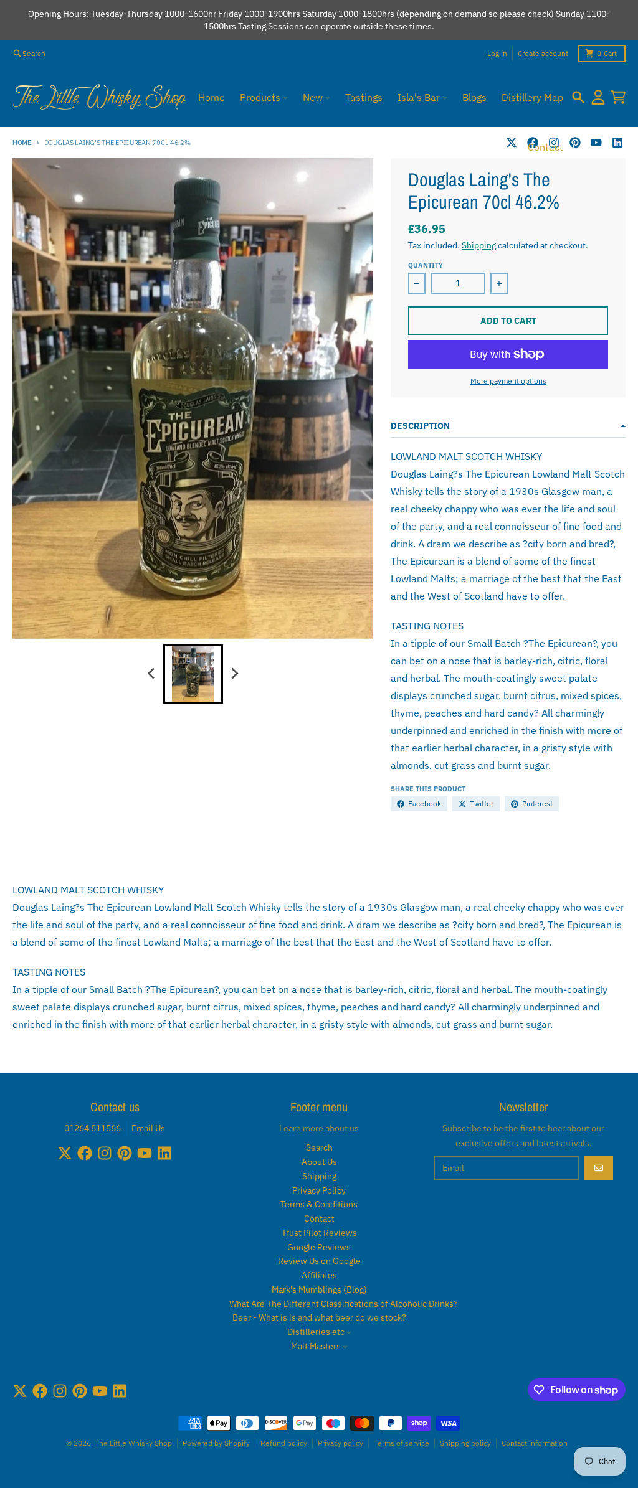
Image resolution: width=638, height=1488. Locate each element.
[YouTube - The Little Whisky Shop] (596, 142)
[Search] (578, 97)
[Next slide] (234, 673)
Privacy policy (340, 1443)
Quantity (425, 265)
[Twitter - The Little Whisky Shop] (511, 142)
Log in (497, 53)
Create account (543, 53)
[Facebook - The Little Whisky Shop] (84, 1153)
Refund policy (283, 1443)
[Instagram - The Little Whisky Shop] (104, 1153)
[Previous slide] (152, 673)
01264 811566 (92, 1128)
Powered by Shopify (216, 1443)
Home (22, 142)
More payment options (508, 380)
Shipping (479, 245)
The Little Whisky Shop (133, 1443)
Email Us (148, 1128)
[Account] (598, 97)
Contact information (535, 1443)
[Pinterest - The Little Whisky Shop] (575, 142)
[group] (193, 674)
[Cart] (618, 97)
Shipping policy (465, 1443)
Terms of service (401, 1443)
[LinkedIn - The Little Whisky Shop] (617, 142)
